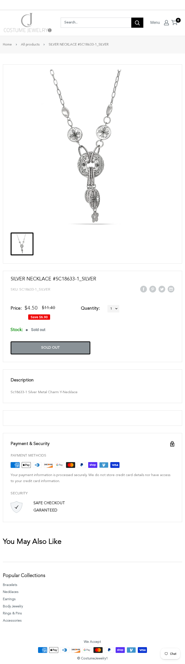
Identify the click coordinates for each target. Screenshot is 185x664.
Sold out (50, 348)
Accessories (12, 620)
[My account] (166, 22)
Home (7, 44)
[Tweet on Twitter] (162, 288)
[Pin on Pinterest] (152, 288)
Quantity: (90, 308)
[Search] (137, 23)
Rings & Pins (12, 613)
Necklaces (11, 592)
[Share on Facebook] (143, 288)
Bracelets (10, 585)
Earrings (9, 599)
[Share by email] (171, 288)
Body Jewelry (13, 606)
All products (30, 44)
